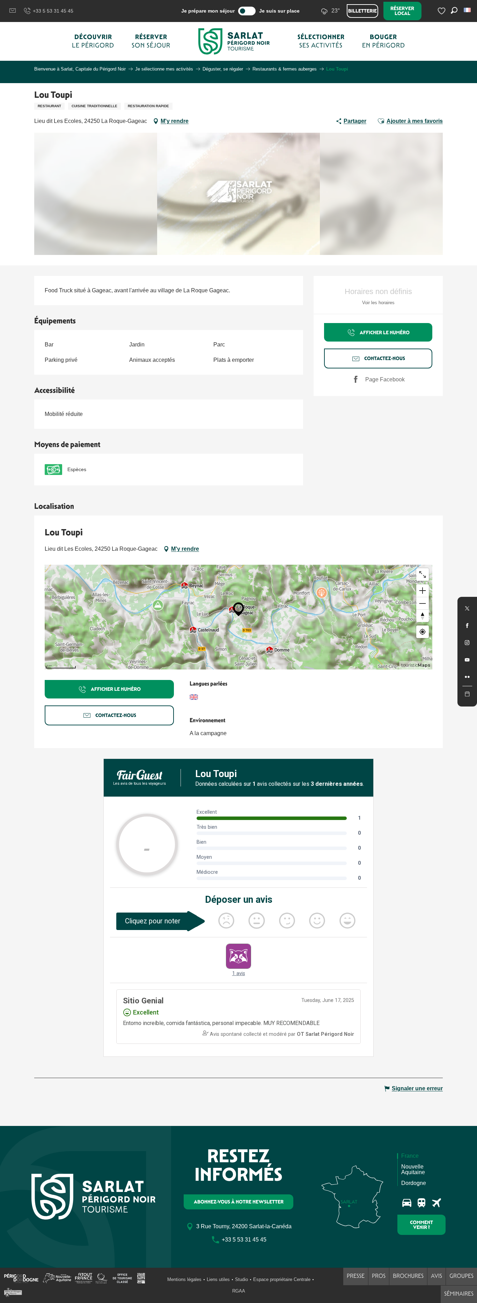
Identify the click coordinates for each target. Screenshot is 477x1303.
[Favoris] (442, 11)
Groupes (461, 1276)
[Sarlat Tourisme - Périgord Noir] (234, 41)
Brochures (408, 1276)
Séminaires (459, 1293)
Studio (241, 1279)
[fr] (467, 10)
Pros (379, 1276)
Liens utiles (218, 1279)
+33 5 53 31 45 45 (53, 11)
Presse (356, 1276)
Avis (436, 1276)
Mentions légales (184, 1279)
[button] (467, 10)
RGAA (238, 1291)
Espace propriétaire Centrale (281, 1279)
